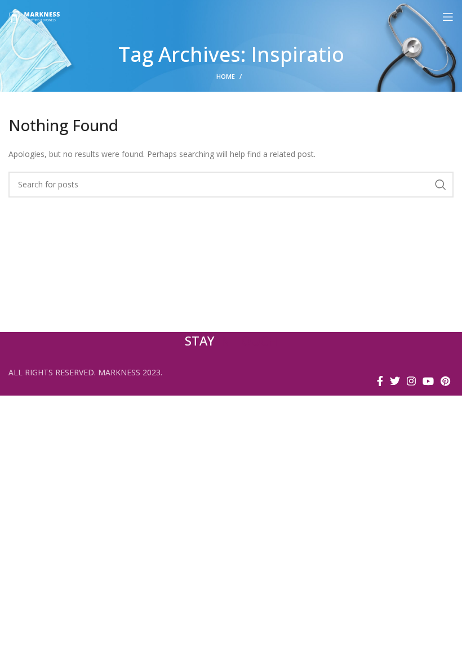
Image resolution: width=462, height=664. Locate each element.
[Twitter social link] (395, 381)
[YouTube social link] (428, 381)
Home (225, 76)
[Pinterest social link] (445, 381)
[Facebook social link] (380, 381)
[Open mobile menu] (448, 17)
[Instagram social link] (411, 381)
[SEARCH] (441, 185)
